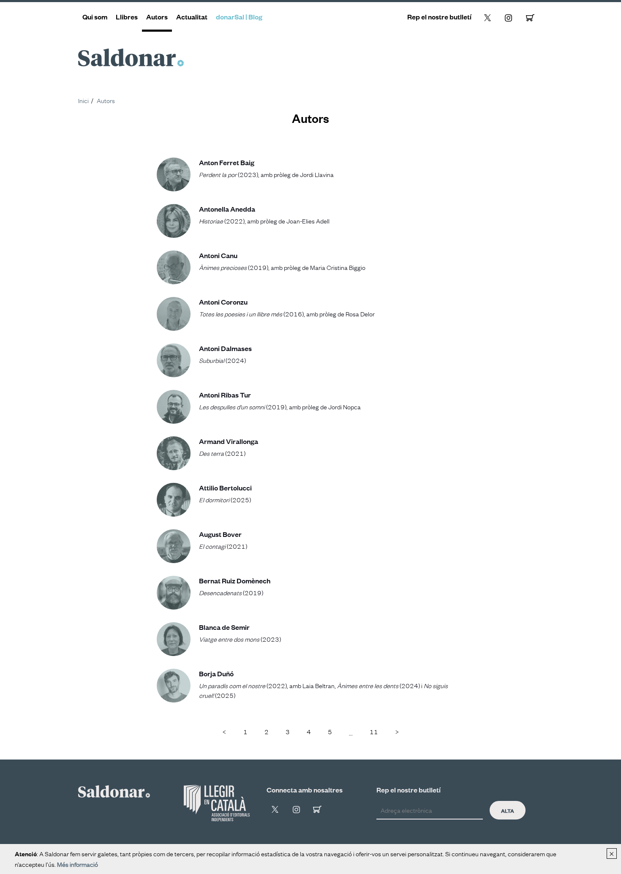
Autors (157, 17)
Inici (83, 100)
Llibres (127, 17)
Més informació (77, 864)
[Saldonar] (114, 790)
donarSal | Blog (239, 17)
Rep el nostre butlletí (439, 17)
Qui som (94, 17)
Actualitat (191, 17)
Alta (507, 810)
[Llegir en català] (217, 803)
